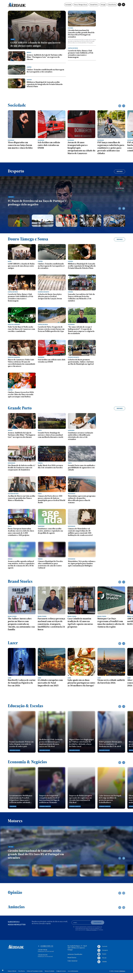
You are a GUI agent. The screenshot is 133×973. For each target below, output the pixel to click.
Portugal (103, 4)
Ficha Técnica (21, 971)
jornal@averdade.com (47, 946)
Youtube (104, 954)
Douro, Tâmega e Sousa (80, 4)
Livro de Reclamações (73, 971)
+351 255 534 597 (43, 955)
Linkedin (104, 961)
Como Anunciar (72, 961)
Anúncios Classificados (75, 954)
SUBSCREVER (97, 922)
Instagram (105, 950)
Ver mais (120, 171)
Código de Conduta (61, 971)
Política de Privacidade (91, 929)
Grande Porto (94, 4)
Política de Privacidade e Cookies (35, 971)
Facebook (104, 946)
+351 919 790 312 (42, 950)
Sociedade (68, 4)
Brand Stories (112, 4)
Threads (104, 957)
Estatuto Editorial (12, 971)
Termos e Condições (49, 971)
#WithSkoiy (122, 971)
